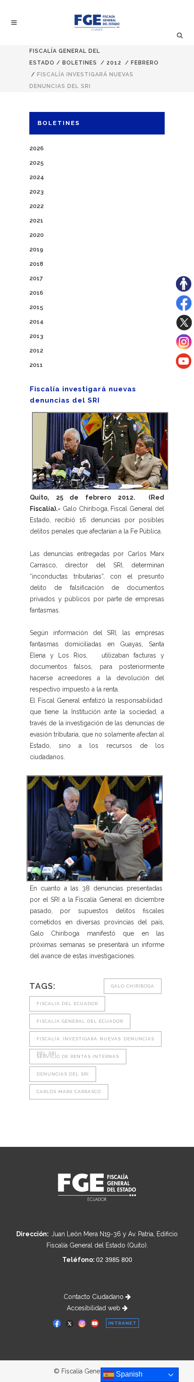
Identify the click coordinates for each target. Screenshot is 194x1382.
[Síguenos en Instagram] (184, 347)
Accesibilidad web (94, 1308)
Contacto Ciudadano (94, 1296)
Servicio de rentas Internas (78, 1056)
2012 (113, 63)
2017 (36, 278)
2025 (36, 162)
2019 (36, 249)
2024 (36, 177)
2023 (36, 191)
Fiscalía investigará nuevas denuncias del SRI (95, 1041)
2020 (36, 235)
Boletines (79, 63)
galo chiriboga (132, 985)
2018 (36, 263)
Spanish (128, 1374)
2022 (36, 206)
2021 (36, 220)
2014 (36, 321)
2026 (36, 148)
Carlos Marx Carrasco (69, 1091)
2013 (36, 336)
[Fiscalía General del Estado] (97, 23)
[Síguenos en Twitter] (184, 328)
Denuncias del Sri (63, 1073)
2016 (36, 292)
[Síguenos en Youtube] (184, 366)
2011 (36, 365)
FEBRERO (145, 63)
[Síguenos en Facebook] (184, 308)
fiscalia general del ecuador (80, 1021)
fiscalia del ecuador (67, 1003)
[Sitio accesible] (184, 289)
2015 (36, 307)
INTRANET (122, 1323)
